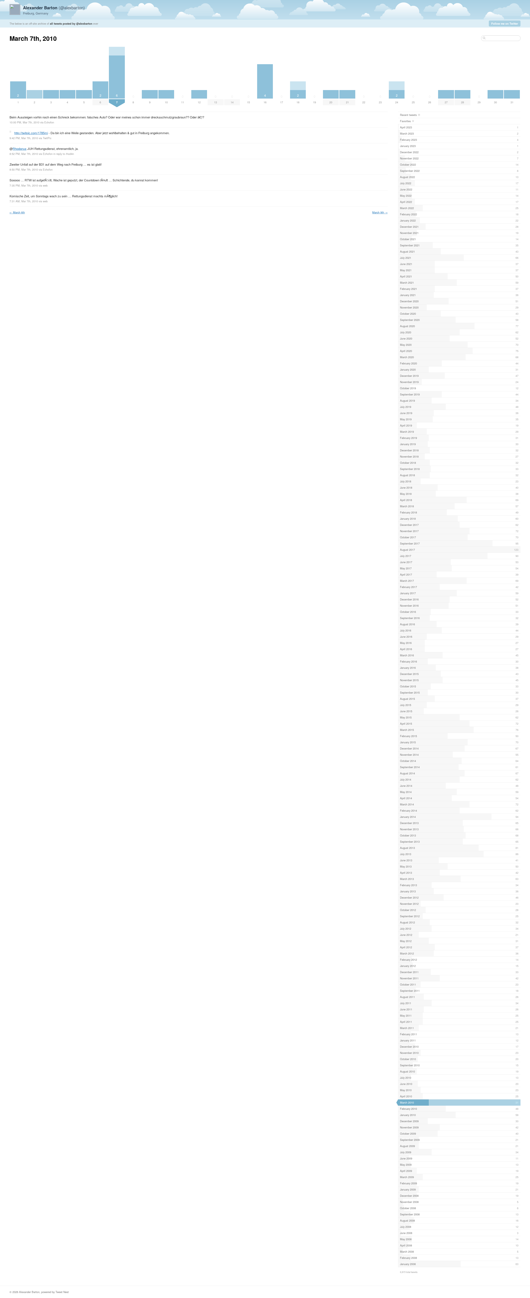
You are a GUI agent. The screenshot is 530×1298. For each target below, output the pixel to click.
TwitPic (47, 138)
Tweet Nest (62, 1292)
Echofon (49, 122)
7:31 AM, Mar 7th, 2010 (24, 201)
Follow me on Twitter (504, 23)
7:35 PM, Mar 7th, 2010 (24, 185)
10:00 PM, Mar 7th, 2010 (24, 122)
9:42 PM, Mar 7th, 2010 (24, 138)
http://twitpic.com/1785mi (31, 133)
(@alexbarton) (54, 8)
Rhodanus (19, 148)
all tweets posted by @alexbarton (71, 23)
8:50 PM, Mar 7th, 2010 (24, 169)
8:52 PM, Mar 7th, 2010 (24, 154)
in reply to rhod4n (63, 154)
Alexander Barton (29, 1292)
